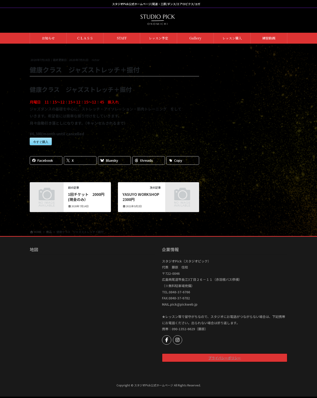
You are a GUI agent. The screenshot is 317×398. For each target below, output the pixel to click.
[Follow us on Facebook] (166, 340)
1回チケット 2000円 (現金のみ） (86, 196)
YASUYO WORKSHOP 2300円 (141, 196)
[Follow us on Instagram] (177, 340)
